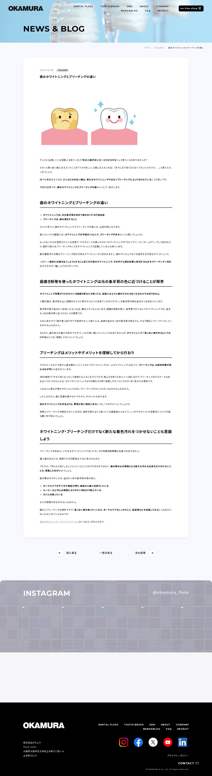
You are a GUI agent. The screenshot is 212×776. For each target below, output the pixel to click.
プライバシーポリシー (178, 755)
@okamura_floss (171, 592)
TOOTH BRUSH (109, 6)
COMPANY (162, 6)
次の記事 (140, 552)
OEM (129, 6)
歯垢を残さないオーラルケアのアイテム (59, 521)
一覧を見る (106, 552)
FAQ (147, 10)
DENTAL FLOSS (83, 6)
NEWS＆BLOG (129, 10)
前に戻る (71, 552)
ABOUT (144, 6)
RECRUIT (163, 10)
